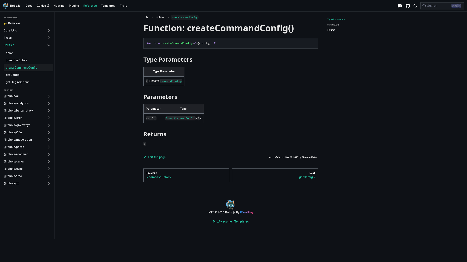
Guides (41, 5)
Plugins (74, 5)
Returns (331, 30)
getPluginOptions (18, 82)
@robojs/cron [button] (13, 118)
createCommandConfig (21, 67)
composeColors (17, 60)
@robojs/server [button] (14, 161)
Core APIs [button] (10, 30)
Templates (108, 5)
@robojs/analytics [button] (16, 103)
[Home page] (146, 17)
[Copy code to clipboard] (313, 44)
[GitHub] (408, 6)
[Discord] (400, 6)
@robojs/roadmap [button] (16, 154)
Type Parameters (336, 19)
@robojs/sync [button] (13, 168)
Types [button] (8, 37)
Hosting (59, 5)
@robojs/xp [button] (11, 183)
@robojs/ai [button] (11, 96)
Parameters (333, 24)
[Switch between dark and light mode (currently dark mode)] (415, 6)
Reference (90, 5)
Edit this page (157, 157)
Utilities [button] (9, 45)
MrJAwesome (222, 221)
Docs (29, 5)
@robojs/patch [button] (14, 147)
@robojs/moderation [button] (18, 139)
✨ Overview (12, 23)
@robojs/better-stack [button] (18, 110)
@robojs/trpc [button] (13, 176)
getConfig (13, 75)
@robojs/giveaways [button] (17, 125)
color (9, 53)
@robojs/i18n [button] (13, 132)
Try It (123, 5)
